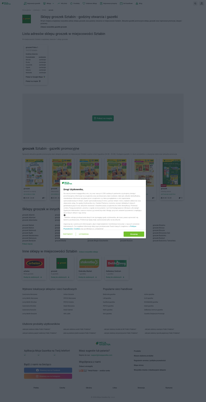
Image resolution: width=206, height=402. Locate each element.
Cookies (77, 229)
